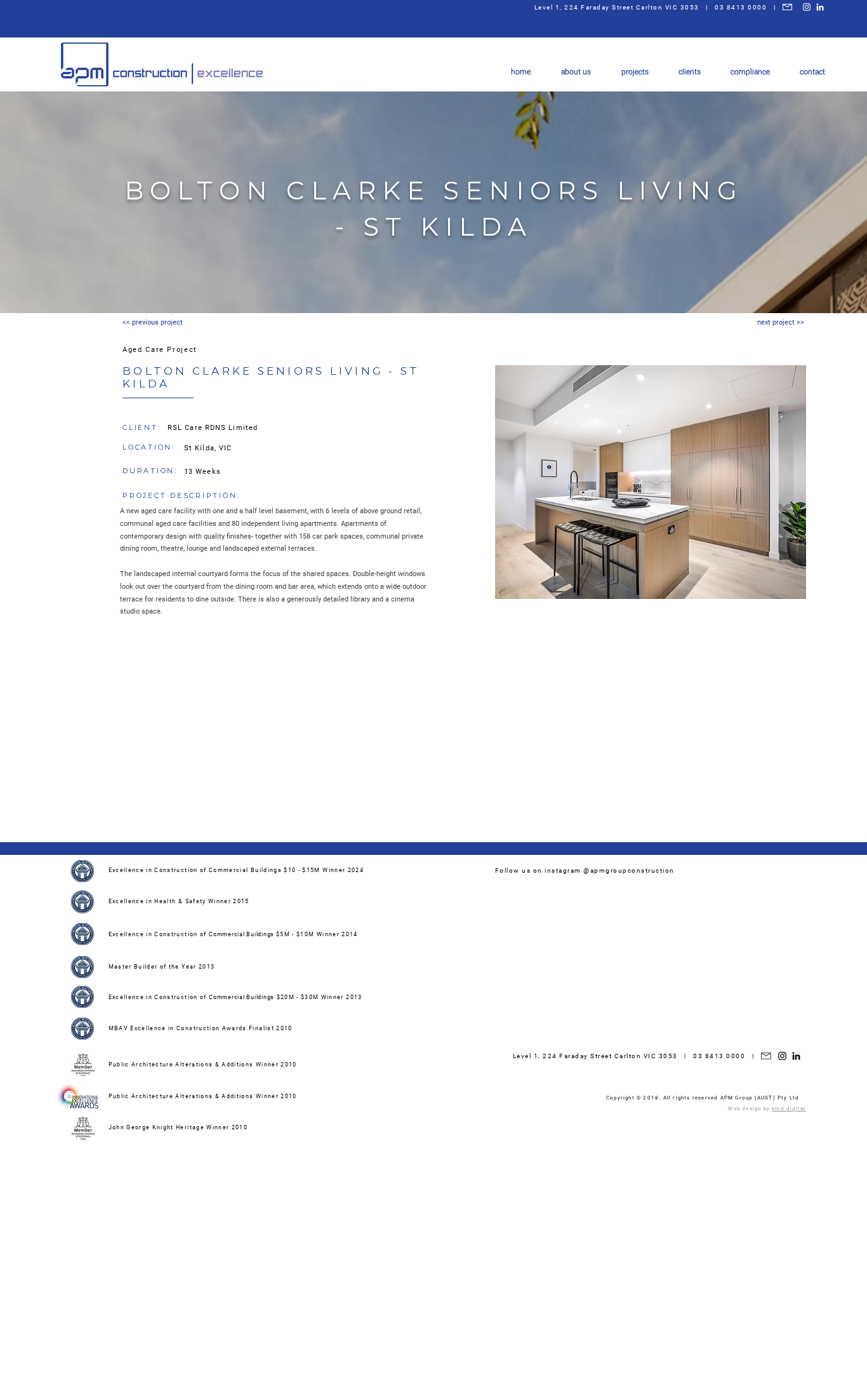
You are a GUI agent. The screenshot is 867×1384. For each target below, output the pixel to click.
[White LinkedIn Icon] (820, 7)
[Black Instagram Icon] (782, 1056)
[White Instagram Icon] (807, 7)
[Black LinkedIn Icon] (796, 1056)
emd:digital (788, 1109)
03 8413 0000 (741, 7)
